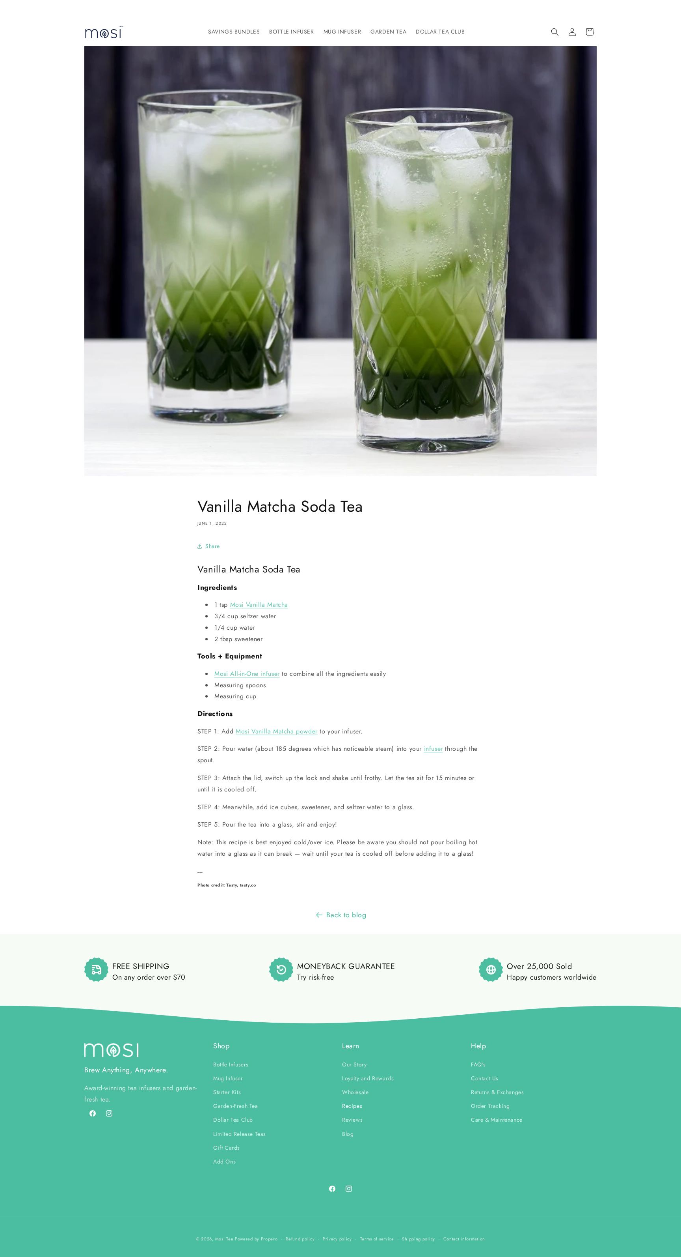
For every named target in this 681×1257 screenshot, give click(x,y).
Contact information (464, 1238)
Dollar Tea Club (233, 1120)
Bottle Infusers (231, 1064)
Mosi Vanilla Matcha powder (277, 731)
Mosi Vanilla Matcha (259, 604)
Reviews (352, 1120)
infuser (433, 748)
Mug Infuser (228, 1078)
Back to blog (346, 915)
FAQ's (478, 1064)
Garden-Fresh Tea (235, 1106)
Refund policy (300, 1238)
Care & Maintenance (497, 1120)
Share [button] (212, 546)
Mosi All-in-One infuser (247, 673)
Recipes (352, 1106)
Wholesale (355, 1092)
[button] (233, 31)
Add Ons (224, 1161)
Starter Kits (227, 1092)
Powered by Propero (256, 1239)
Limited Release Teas (239, 1133)
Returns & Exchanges (497, 1092)
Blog (348, 1133)
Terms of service (377, 1238)
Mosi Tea (224, 1239)
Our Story (354, 1064)
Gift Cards (226, 1147)
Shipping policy (418, 1238)
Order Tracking (490, 1106)
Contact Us (485, 1078)
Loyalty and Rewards (368, 1078)
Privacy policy (337, 1238)
